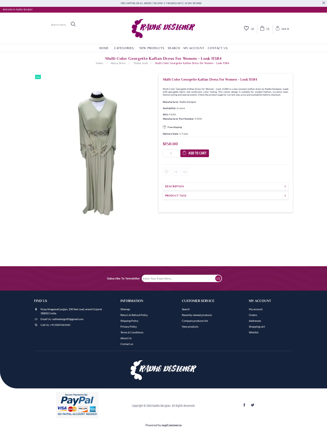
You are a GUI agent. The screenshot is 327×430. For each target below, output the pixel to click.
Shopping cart (257, 326)
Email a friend (185, 172)
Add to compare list (176, 172)
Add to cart (197, 153)
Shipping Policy (129, 320)
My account (193, 48)
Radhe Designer (188, 101)
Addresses (255, 320)
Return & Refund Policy (134, 314)
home (104, 48)
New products (151, 48)
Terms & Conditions (131, 332)
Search (174, 48)
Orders (253, 314)
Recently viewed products (197, 314)
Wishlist (254, 332)
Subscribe (218, 278)
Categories (124, 48)
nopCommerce (172, 425)
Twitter (253, 406)
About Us (126, 338)
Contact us (218, 48)
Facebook (245, 406)
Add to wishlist (166, 172)
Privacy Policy (128, 326)
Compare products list (195, 320)
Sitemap (125, 309)
